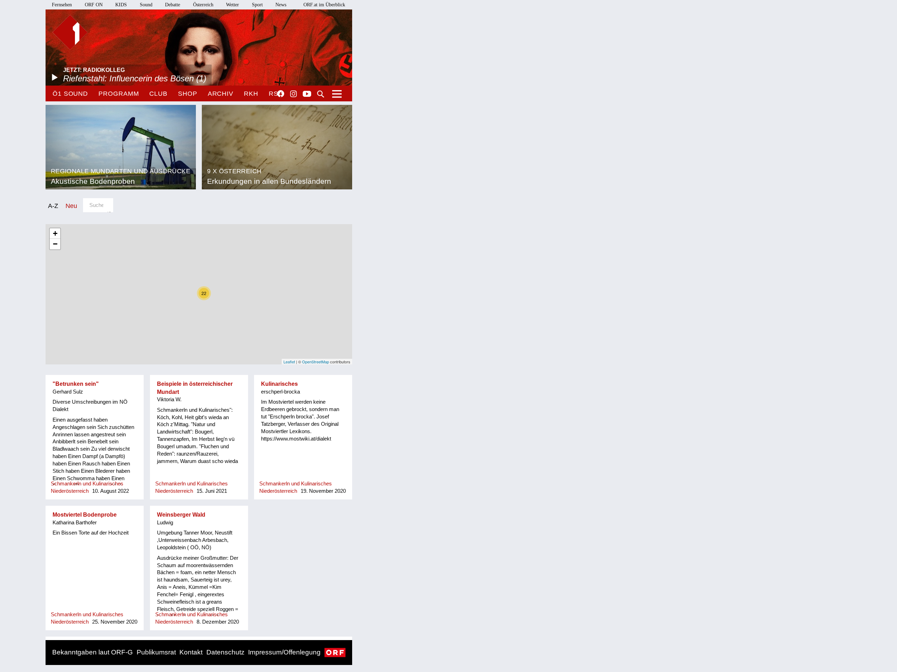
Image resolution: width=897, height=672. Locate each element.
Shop (187, 93)
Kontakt (191, 652)
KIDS (121, 4)
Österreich (203, 4)
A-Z (53, 205)
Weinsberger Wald (181, 515)
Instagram (293, 94)
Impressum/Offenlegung (284, 652)
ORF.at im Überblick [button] (324, 4)
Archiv (220, 93)
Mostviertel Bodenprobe (85, 515)
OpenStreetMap (315, 361)
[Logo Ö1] (70, 32)
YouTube (307, 94)
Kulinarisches (279, 384)
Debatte (172, 4)
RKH (251, 93)
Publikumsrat (156, 652)
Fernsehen (62, 4)
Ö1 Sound (70, 93)
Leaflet (289, 361)
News (280, 4)
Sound (146, 4)
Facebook (280, 93)
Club (158, 93)
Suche (320, 94)
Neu (71, 205)
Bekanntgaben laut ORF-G (92, 652)
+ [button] (55, 233)
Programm (118, 93)
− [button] (55, 244)
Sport (257, 4)
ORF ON (94, 4)
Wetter (232, 4)
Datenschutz (225, 652)
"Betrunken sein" (76, 384)
